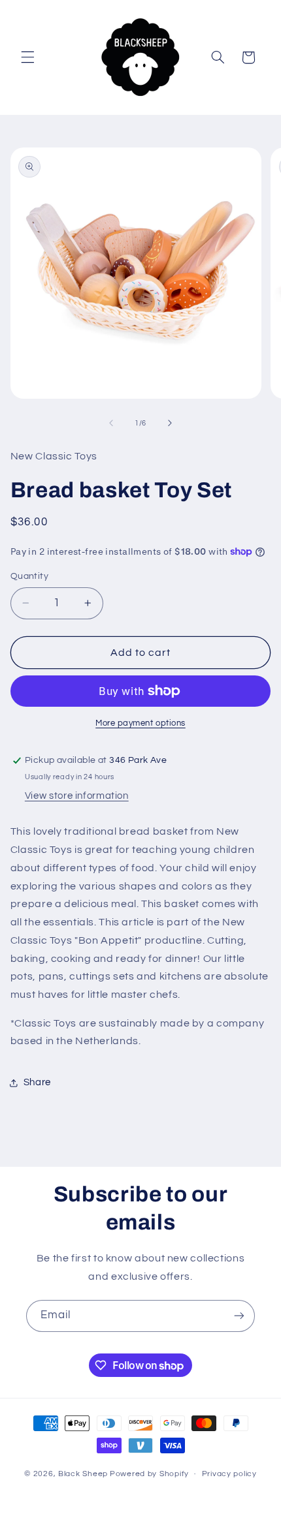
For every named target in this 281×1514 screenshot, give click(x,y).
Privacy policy (229, 1473)
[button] (27, 57)
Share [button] (37, 1082)
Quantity (29, 576)
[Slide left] (111, 423)
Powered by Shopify (149, 1473)
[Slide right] (170, 423)
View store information (77, 796)
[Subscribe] (239, 1316)
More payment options (140, 723)
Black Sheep (83, 1473)
